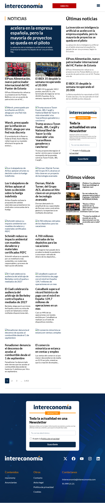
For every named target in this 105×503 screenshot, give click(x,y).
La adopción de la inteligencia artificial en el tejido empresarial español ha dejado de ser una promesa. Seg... (31, 49)
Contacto (37, 477)
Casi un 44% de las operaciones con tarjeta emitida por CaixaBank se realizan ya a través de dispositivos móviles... (46, 317)
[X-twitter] (65, 459)
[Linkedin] (98, 459)
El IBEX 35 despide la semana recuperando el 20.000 (80, 87)
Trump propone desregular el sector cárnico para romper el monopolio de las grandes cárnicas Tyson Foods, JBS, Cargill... (48, 155)
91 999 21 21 (68, 483)
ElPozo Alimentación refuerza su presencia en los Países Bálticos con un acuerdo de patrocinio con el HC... (17, 95)
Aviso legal (38, 482)
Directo (64, 6)
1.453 (26, 381)
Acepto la (46, 438)
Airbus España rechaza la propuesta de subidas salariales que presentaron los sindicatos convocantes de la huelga (17, 205)
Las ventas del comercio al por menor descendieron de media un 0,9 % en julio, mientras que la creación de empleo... (48, 359)
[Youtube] (82, 459)
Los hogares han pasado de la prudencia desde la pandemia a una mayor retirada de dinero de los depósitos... (47, 253)
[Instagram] (90, 459)
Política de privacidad (43, 487)
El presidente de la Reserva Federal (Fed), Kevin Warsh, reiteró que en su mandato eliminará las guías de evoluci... (16, 141)
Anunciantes (11, 482)
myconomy (10, 477)
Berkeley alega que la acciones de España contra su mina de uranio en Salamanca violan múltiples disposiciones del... (17, 309)
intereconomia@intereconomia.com (79, 479)
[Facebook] (73, 459)
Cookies (37, 491)
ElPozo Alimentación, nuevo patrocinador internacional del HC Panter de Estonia (83, 62)
